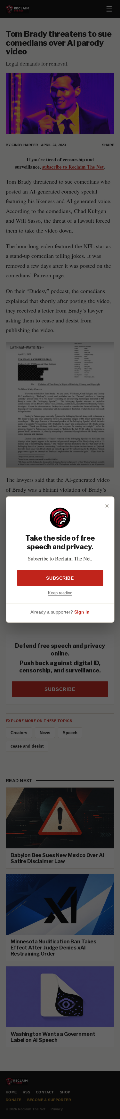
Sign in (82, 611)
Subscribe (60, 578)
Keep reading (60, 593)
